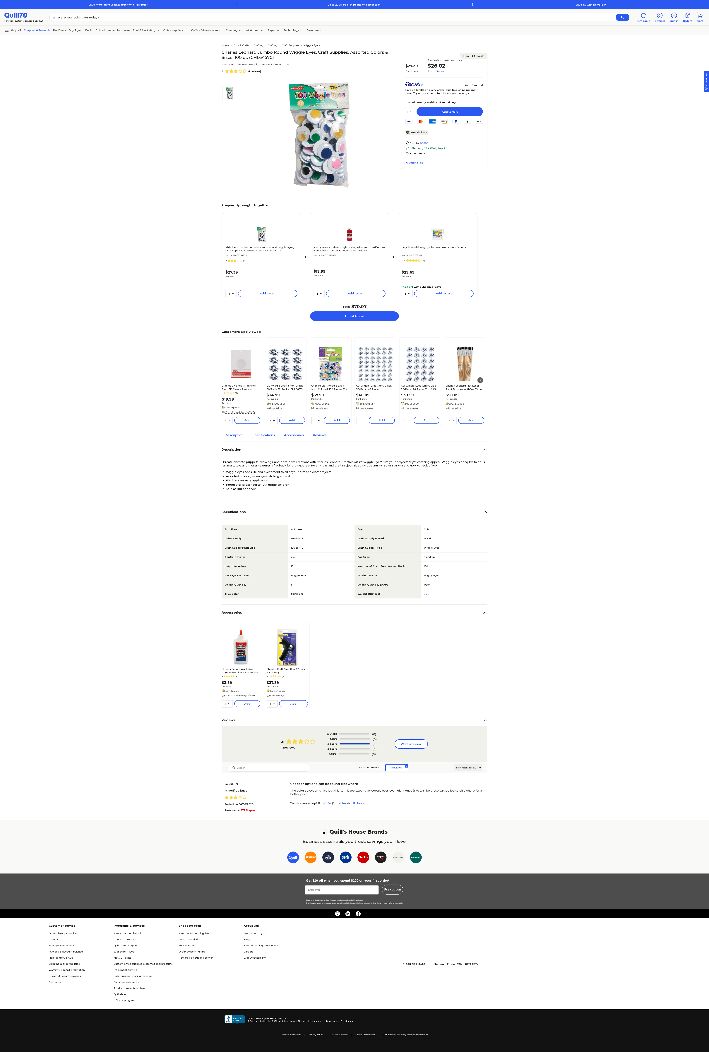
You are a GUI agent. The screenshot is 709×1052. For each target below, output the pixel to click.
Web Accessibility (255, 957)
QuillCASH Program (126, 945)
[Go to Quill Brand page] (293, 858)
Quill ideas (120, 994)
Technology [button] (291, 30)
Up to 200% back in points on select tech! (354, 4)
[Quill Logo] (16, 15)
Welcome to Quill (254, 933)
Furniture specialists (126, 982)
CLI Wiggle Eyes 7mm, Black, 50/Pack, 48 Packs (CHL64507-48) (374, 387)
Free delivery (419, 132)
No (344, 803)
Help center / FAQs (61, 957)
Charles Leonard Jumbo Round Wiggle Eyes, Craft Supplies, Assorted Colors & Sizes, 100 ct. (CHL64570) (259, 249)
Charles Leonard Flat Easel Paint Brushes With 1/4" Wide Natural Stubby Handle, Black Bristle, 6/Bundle (464, 387)
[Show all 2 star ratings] (354, 749)
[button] (622, 17)
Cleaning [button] (232, 30)
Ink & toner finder (190, 939)
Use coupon (392, 889)
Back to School (95, 30)
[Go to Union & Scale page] (398, 858)
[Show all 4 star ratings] (355, 739)
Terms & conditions (291, 1034)
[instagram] (337, 914)
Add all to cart (354, 316)
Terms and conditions (336, 900)
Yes (329, 803)
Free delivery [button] (277, 408)
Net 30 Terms (122, 957)
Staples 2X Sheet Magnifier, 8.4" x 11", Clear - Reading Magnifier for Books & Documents (239, 387)
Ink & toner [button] (253, 30)
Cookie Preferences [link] (365, 1034)
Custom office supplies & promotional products (143, 963)
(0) (374, 734)
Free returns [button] (417, 153)
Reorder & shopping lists (194, 933)
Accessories (294, 435)
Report (361, 803)
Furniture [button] (313, 30)
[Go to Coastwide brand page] (310, 858)
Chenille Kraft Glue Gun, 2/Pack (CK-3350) (286, 670)
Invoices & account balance (66, 951)
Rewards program (125, 939)
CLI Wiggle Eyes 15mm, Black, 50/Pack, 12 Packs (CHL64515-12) (285, 387)
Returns (54, 939)
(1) (374, 744)
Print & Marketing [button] (144, 30)
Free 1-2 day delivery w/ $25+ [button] (240, 412)
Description (234, 435)
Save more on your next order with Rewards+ (118, 4)
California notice (339, 1034)
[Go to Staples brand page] (363, 858)
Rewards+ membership (128, 933)
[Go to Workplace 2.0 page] (416, 858)
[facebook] (358, 914)
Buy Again (75, 30)
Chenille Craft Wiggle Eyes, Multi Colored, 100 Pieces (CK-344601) (329, 387)
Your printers (187, 945)
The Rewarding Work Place (261, 945)
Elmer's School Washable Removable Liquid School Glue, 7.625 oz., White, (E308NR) (241, 670)
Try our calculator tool (427, 93)
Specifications (263, 435)
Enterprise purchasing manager (133, 975)
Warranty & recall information (67, 969)
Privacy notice (316, 1034)
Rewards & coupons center (196, 957)
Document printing (125, 969)
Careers (248, 951)
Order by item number (192, 951)
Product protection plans (129, 988)
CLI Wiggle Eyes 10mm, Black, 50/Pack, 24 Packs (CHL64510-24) (420, 387)
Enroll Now (436, 71)
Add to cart (450, 111)
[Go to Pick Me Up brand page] (328, 858)
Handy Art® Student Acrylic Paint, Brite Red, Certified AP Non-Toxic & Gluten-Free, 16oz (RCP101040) (349, 249)
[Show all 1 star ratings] (354, 754)
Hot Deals (59, 30)
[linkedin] (348, 914)
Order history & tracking (63, 933)
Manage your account (62, 945)
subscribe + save (119, 30)
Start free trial (473, 85)
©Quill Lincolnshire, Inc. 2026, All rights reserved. (272, 1021)
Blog (247, 939)
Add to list (416, 162)
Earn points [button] (473, 55)
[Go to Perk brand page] (345, 858)
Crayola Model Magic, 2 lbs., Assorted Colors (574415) (434, 247)
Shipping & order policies (64, 963)
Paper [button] (271, 30)
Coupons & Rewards (37, 30)
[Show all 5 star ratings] (354, 734)
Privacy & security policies (65, 975)
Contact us (55, 982)
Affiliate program (124, 1000)
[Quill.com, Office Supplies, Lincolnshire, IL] (235, 1019)
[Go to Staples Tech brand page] (381, 858)
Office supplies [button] (173, 30)
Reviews (320, 435)
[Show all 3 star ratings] (354, 744)
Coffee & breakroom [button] (204, 30)
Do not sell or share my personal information (405, 1034)
